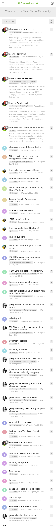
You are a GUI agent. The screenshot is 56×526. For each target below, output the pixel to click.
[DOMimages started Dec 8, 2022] (4, 305)
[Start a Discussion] (52, 3)
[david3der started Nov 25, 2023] (4, 171)
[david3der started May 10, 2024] (4, 220)
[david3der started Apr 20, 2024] (4, 229)
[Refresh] (51, 21)
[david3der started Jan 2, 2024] (4, 246)
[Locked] (6, 29)
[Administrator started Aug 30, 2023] (4, 443)
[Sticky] (5, 29)
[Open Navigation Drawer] (3, 3)
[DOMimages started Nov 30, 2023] (4, 328)
